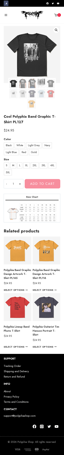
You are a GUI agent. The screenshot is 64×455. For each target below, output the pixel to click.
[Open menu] (6, 15)
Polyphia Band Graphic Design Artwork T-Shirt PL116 (46, 274)
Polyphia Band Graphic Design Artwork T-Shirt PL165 (17, 274)
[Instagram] (42, 426)
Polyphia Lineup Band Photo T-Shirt (17, 329)
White (19, 145)
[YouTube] (58, 3)
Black (9, 145)
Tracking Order (12, 366)
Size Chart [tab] (32, 197)
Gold (34, 152)
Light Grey (34, 145)
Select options (14, 290)
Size (6, 159)
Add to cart (42, 183)
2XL (35, 165)
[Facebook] (47, 3)
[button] (56, 30)
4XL (52, 165)
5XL (8, 172)
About (7, 391)
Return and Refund (14, 376)
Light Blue (11, 152)
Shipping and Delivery (16, 371)
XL (26, 165)
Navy (47, 145)
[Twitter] (53, 3)
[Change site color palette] (6, 3)
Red (24, 152)
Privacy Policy (11, 396)
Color (7, 139)
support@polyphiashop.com (20, 416)
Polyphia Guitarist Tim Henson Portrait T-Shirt (46, 331)
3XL (43, 165)
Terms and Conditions (16, 402)
